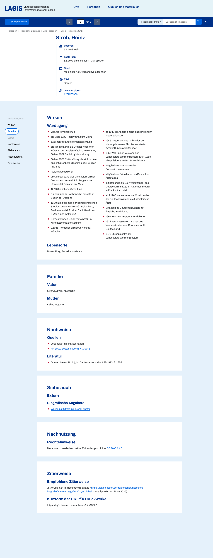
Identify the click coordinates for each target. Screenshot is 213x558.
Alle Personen (50, 31)
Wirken (11, 125)
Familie (11, 131)
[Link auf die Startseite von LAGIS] (31, 8)
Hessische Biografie (149, 22)
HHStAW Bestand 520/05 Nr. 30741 (70, 348)
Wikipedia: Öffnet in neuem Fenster (70, 409)
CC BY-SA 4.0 (114, 448)
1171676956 (70, 94)
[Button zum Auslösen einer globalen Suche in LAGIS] (199, 22)
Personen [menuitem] (93, 6)
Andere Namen (15, 118)
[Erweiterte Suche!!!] (206, 22)
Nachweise (13, 144)
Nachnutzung (14, 156)
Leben (11, 137)
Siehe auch (13, 150)
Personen (12, 31)
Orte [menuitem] (76, 6)
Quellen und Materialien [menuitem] (124, 6)
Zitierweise (13, 163)
